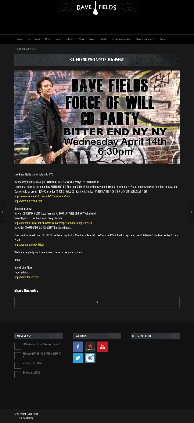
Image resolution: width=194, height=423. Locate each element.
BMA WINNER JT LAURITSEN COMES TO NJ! (42, 356)
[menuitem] (19, 39)
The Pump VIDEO (31, 373)
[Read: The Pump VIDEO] (17, 374)
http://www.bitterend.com (28, 201)
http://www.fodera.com (26, 277)
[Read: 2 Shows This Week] (17, 365)
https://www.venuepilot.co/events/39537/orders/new (42, 196)
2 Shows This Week (33, 363)
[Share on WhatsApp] (97, 302)
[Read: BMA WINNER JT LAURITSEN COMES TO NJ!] (17, 355)
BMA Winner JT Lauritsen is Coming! (41, 344)
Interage (29, 418)
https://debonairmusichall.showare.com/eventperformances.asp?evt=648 (53, 223)
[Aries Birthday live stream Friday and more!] (3, 211)
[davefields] (97, 17)
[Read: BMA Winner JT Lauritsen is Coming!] (17, 346)
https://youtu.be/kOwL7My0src (30, 245)
